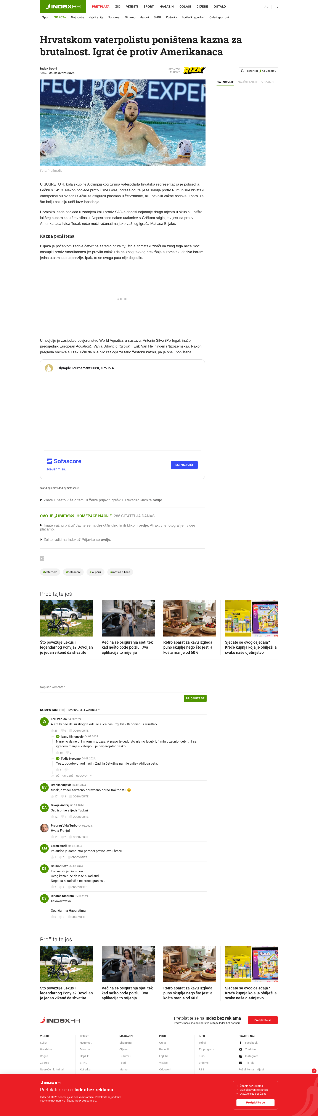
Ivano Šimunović (72, 736)
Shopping (125, 1042)
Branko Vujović (61, 785)
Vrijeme (204, 1062)
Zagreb (44, 1062)
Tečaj (202, 1042)
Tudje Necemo (71, 758)
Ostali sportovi (219, 17)
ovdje (143, 525)
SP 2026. (60, 17)
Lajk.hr (163, 1056)
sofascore (73, 572)
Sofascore (73, 488)
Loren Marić (59, 846)
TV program (206, 1049)
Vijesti (132, 6)
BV (44, 787)
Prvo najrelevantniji (82, 709)
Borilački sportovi (193, 17)
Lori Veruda (59, 719)
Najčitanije (95, 17)
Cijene (202, 6)
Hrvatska (46, 1049)
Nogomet (114, 17)
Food (122, 1062)
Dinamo (130, 17)
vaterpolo (50, 572)
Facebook (251, 1042)
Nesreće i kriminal (52, 1069)
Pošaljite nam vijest (251, 1069)
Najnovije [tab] (225, 82)
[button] (45, 617)
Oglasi (185, 6)
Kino (202, 1056)
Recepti (164, 1049)
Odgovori (165, 1069)
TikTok (249, 1062)
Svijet (43, 1042)
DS (44, 898)
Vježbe (163, 1062)
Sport (149, 6)
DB (44, 869)
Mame (123, 1069)
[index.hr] (63, 6)
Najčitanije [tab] (248, 82)
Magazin (126, 1036)
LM (44, 848)
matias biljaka (120, 572)
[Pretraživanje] (274, 6)
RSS (201, 1069)
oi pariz (95, 572)
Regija (44, 1056)
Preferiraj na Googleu (261, 70)
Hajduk (144, 17)
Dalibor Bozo (59, 866)
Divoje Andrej (60, 805)
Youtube (250, 1049)
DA (44, 808)
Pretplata (101, 6)
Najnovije (77, 17)
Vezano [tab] (267, 82)
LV (44, 721)
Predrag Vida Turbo (64, 825)
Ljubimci (124, 1056)
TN (58, 758)
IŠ (58, 736)
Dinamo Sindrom (62, 896)
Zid (117, 6)
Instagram (252, 1056)
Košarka (171, 17)
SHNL (158, 17)
